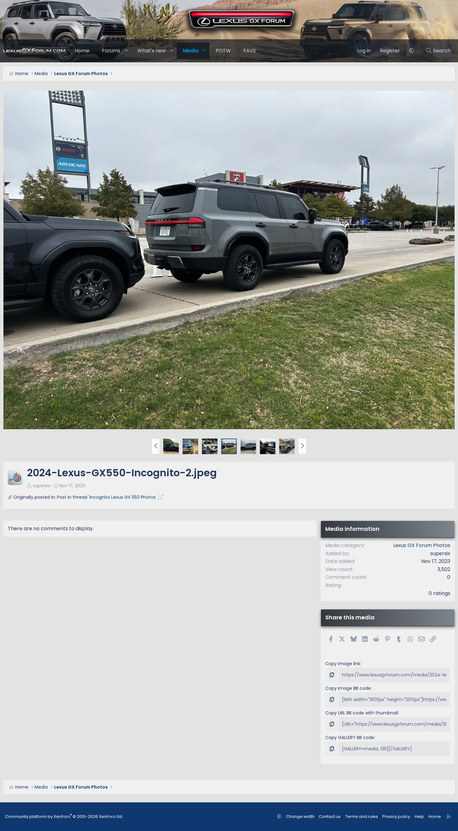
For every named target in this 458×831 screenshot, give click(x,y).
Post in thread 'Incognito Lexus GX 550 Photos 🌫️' (110, 497)
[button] (126, 50)
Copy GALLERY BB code (349, 737)
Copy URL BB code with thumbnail (361, 713)
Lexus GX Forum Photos (421, 545)
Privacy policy (396, 816)
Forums (111, 50)
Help (419, 816)
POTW (223, 50)
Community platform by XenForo (64, 816)
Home (82, 50)
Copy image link (342, 663)
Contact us (330, 816)
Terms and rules (361, 816)
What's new (151, 50)
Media (190, 50)
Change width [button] (300, 816)
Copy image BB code (348, 688)
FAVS (249, 50)
